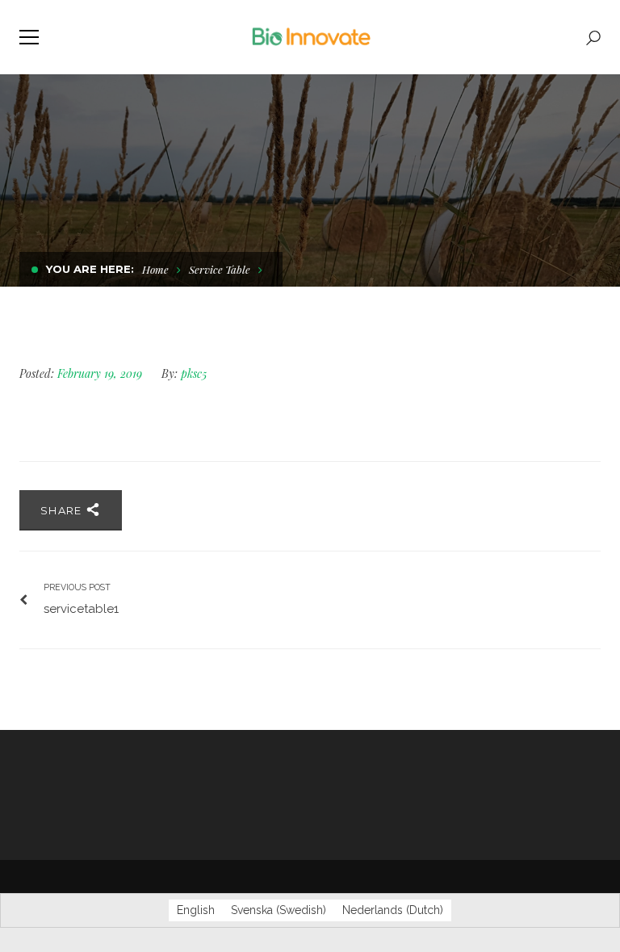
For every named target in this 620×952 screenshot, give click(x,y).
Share (63, 510)
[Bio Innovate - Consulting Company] (310, 37)
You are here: (90, 268)
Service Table (219, 269)
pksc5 (194, 373)
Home (155, 269)
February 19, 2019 (101, 373)
